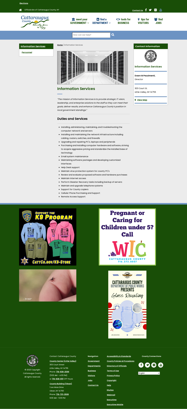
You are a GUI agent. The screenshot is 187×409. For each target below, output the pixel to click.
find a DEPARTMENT (100, 21)
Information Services (33, 46)
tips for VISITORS (143, 21)
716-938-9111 (57, 379)
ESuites (110, 390)
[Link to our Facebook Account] (147, 10)
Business (92, 370)
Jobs (90, 380)
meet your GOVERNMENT (78, 21)
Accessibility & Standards (119, 356)
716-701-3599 (62, 394)
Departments (94, 366)
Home (60, 45)
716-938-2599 (62, 372)
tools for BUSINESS (124, 21)
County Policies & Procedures (120, 361)
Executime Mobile (115, 404)
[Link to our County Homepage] (21, 10)
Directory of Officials (117, 366)
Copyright (111, 380)
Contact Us (137, 10)
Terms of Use (113, 370)
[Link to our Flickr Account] (156, 10)
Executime (112, 399)
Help (109, 385)
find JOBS (159, 21)
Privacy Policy (113, 375)
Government (94, 361)
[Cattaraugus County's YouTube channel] (161, 10)
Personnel (27, 52)
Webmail (111, 395)
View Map (142, 99)
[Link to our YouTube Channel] (161, 365)
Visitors (91, 375)
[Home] (34, 21)
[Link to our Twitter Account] (151, 10)
